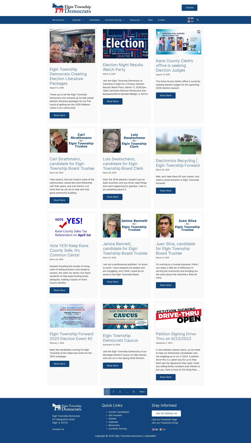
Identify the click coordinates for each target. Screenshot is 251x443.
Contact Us (58, 429)
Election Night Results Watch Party (123, 67)
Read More (59, 115)
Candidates (94, 20)
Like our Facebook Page (164, 419)
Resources (135, 20)
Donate (189, 7)
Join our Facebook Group (165, 422)
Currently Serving (113, 20)
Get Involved (58, 20)
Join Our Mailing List (166, 413)
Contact (161, 20)
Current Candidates (119, 412)
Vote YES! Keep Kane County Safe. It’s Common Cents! (69, 250)
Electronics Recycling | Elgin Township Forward (178, 163)
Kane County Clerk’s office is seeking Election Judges (174, 65)
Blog (150, 20)
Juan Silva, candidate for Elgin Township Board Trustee (175, 248)
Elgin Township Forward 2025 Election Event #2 (71, 336)
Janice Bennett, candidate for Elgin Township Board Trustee (125, 248)
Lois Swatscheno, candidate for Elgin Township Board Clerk (123, 164)
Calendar (76, 20)
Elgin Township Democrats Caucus (120, 338)
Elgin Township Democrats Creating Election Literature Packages (68, 76)
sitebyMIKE (150, 436)
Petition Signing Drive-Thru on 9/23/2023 (176, 336)
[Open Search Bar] (197, 20)
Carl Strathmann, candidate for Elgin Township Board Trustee (72, 164)
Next (142, 391)
